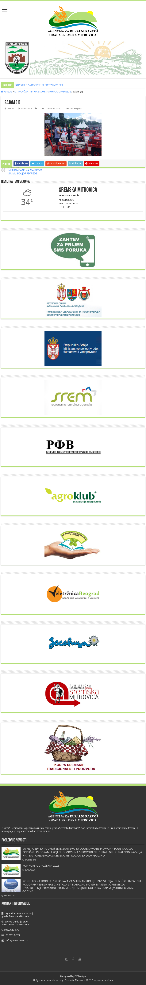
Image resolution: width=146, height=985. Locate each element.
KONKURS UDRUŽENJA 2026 (40, 865)
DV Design (80, 976)
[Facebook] (73, 959)
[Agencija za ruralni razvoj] (73, 21)
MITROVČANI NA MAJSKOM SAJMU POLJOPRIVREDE (42, 91)
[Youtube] (80, 959)
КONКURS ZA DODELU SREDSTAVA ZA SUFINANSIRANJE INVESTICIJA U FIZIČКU (60, 85)
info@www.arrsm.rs (17, 940)
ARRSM (11, 108)
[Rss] (66, 959)
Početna (7, 91)
